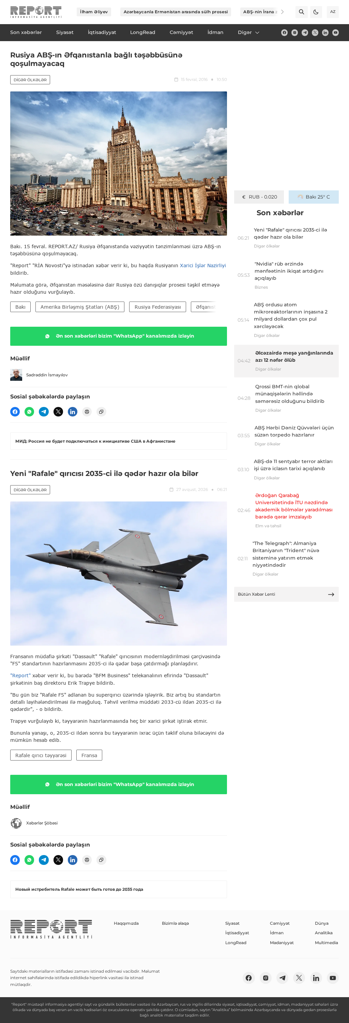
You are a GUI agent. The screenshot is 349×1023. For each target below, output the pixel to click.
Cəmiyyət (280, 923)
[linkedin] (325, 32)
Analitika (324, 932)
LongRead (235, 942)
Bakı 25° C (318, 197)
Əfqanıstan (209, 307)
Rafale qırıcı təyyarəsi (40, 755)
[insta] (294, 32)
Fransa (89, 755)
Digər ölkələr (30, 80)
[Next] (278, 11)
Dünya (322, 923)
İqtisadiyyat (237, 932)
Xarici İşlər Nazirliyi (203, 265)
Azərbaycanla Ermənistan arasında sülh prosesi (176, 11)
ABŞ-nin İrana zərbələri (268, 11)
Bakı (20, 307)
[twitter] (315, 32)
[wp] (29, 411)
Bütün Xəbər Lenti (256, 594)
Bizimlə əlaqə (175, 923)
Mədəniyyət (282, 942)
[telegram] (305, 32)
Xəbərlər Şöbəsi (42, 822)
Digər (245, 32)
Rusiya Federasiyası (158, 307)
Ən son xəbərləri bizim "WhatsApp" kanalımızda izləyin (125, 336)
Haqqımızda (126, 923)
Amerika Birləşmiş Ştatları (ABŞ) (80, 307)
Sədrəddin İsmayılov (47, 374)
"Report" (20, 675)
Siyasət (232, 923)
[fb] (284, 32)
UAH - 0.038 (263, 197)
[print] (87, 411)
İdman (277, 932)
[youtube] (335, 32)
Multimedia (326, 942)
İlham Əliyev (94, 11)
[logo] (36, 12)
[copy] (101, 411)
